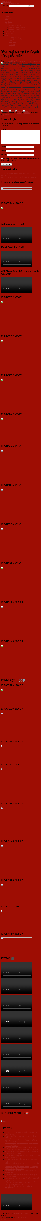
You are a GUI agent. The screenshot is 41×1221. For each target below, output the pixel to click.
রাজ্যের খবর (8, 18)
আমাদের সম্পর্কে (9, 31)
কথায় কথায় (12, 45)
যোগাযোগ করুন (9, 33)
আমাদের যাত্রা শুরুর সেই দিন (17, 29)
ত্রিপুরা (19, 113)
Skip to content (6, 2)
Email (3, 151)
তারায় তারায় (12, 43)
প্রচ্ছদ (7, 16)
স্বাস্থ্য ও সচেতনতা (14, 37)
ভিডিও (11, 47)
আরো (6, 35)
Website (3, 155)
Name (3, 147)
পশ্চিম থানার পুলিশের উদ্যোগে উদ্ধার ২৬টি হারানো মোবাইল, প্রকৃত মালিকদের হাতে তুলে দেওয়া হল (21, 1183)
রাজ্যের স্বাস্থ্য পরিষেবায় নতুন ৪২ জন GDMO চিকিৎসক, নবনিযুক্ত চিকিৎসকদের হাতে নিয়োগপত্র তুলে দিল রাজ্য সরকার (21, 1148)
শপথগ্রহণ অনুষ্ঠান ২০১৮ (16, 25)
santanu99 (23, 61)
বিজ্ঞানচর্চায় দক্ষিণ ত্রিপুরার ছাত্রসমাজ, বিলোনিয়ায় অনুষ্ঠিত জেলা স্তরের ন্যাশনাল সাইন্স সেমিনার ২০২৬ (22, 1152)
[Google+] (19, 111)
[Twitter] (12, 111)
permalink (6, 115)
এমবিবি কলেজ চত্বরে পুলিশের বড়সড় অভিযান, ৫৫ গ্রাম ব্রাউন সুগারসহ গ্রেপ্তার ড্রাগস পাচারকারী (21, 1168)
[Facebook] (5, 111)
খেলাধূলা (11, 41)
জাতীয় (6, 20)
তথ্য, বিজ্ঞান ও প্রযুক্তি (15, 39)
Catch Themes (21, 1217)
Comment (5, 129)
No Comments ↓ (34, 61)
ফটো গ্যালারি (8, 24)
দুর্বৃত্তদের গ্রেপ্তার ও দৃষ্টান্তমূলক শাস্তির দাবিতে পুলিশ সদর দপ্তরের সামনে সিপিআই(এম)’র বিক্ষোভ (21, 1141)
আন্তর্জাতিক (8, 22)
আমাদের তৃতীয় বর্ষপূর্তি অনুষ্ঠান (17, 27)
